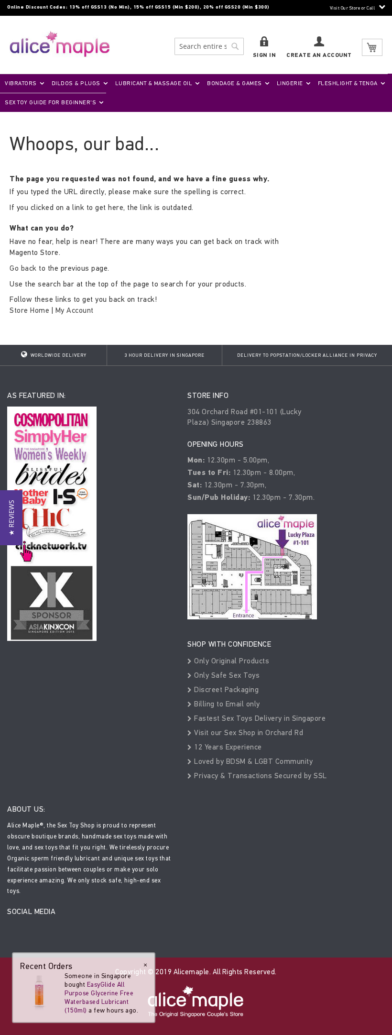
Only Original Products (230, 660)
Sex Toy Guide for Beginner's (50, 102)
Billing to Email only (226, 703)
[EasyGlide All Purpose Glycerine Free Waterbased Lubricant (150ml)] (39, 990)
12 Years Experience (227, 746)
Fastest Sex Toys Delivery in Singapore (259, 718)
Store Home (29, 310)
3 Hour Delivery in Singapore (164, 355)
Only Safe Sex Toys (226, 675)
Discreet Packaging (225, 689)
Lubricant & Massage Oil (154, 83)
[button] (11, 517)
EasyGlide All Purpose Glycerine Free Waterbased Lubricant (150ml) (99, 997)
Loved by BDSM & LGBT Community (252, 761)
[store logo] (60, 43)
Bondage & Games (234, 83)
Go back (23, 268)
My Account (74, 310)
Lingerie (290, 83)
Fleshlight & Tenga (348, 83)
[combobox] (209, 46)
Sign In (264, 55)
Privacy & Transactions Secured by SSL (259, 775)
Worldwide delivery (58, 355)
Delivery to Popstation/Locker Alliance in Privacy (307, 355)
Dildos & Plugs (76, 83)
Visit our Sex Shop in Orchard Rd (247, 732)
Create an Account (319, 55)
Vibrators (21, 83)
